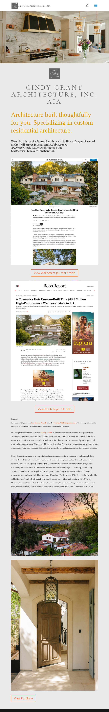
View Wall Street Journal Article (54, 273)
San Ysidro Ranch (38, 422)
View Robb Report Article (54, 409)
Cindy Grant (46, 432)
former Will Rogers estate (65, 422)
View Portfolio (23, 698)
